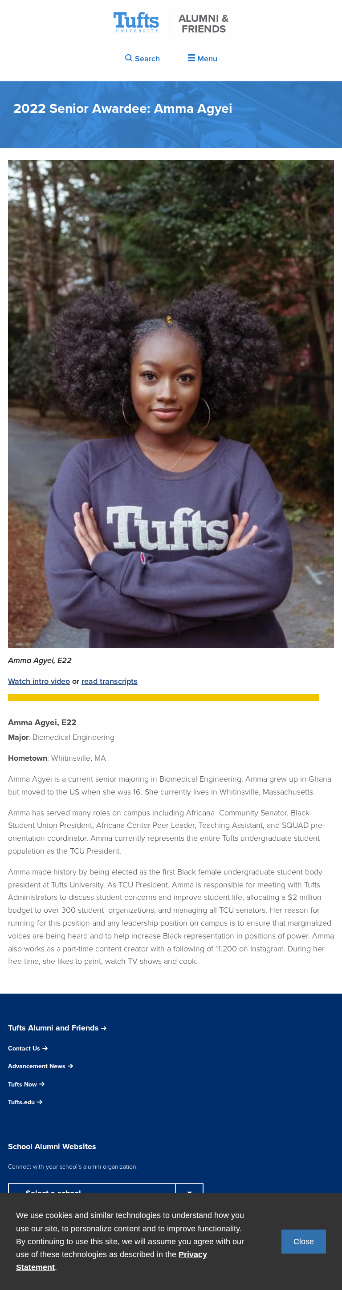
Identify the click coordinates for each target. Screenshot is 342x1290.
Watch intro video (39, 681)
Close (303, 1241)
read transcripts (109, 681)
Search (146, 58)
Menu (206, 58)
